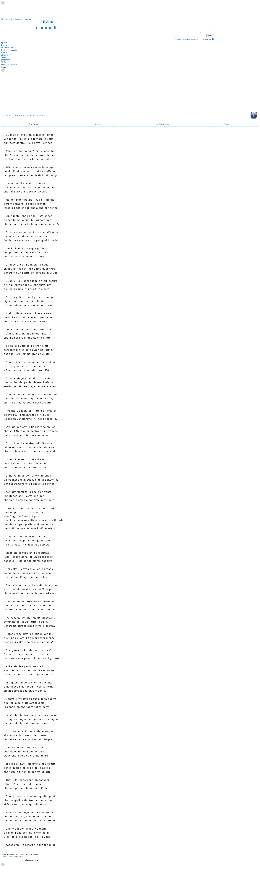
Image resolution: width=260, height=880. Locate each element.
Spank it (4, 55)
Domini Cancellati (9, 64)
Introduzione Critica (162, 124)
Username (182, 33)
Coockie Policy (18, 856)
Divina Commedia (9, 50)
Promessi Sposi (7, 47)
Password (198, 33)
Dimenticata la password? (191, 39)
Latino (4, 45)
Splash (4, 43)
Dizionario (5, 60)
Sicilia (3, 62)
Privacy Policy (7, 856)
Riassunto (98, 124)
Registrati (178, 39)
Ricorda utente (206, 39)
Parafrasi (227, 124)
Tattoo (3, 57)
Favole (4, 52)
